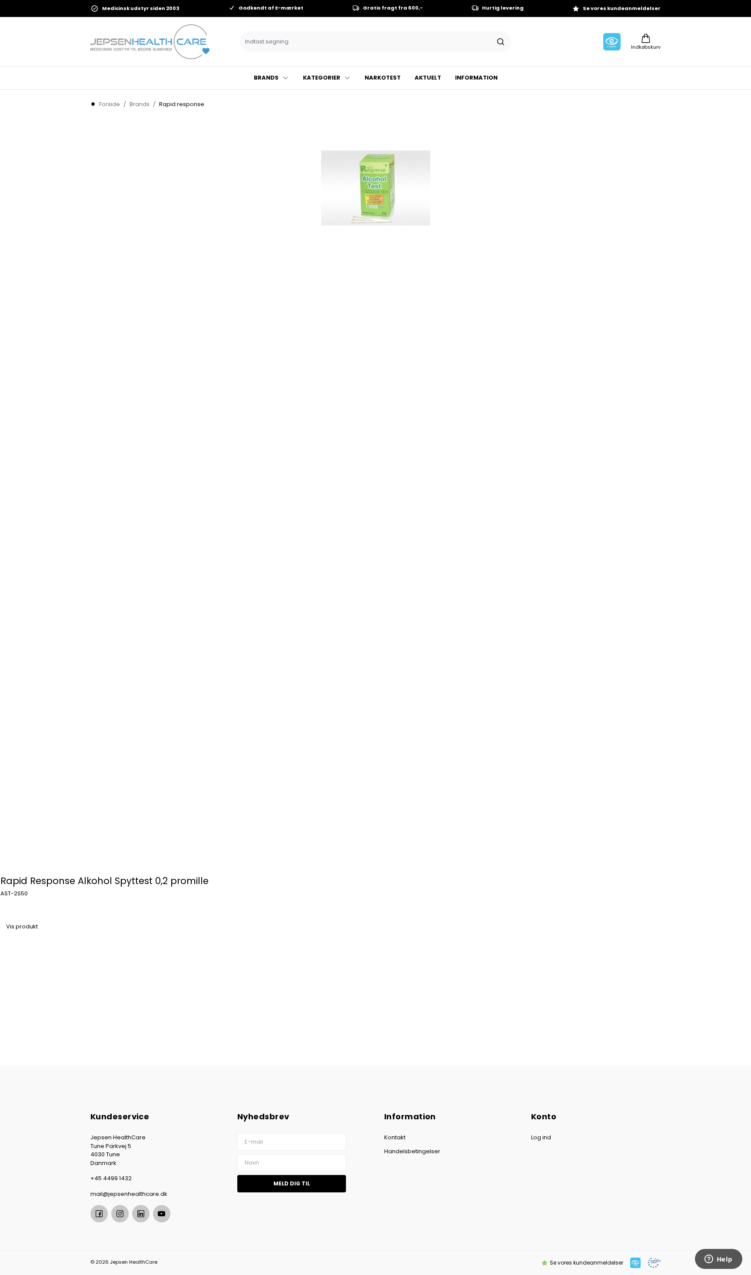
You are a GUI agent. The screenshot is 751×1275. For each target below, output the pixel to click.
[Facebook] (99, 1213)
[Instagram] (120, 1213)
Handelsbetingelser (412, 1151)
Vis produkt (22, 926)
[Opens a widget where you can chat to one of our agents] (718, 1260)
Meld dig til (291, 1183)
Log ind (541, 1137)
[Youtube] (161, 1213)
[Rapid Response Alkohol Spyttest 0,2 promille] (375, 494)
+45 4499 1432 (111, 1178)
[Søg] (500, 41)
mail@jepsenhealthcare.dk (128, 1194)
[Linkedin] (141, 1213)
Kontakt (394, 1137)
